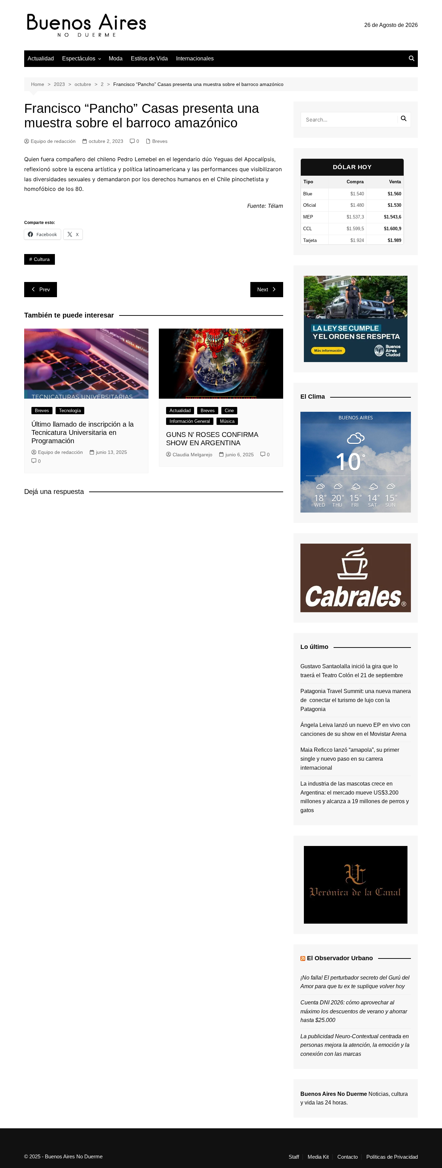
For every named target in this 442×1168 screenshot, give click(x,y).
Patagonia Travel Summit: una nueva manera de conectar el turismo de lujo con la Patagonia (355, 700)
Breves (159, 141)
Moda (116, 58)
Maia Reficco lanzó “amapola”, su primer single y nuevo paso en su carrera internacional (349, 758)
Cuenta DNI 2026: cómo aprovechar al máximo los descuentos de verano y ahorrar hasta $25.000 (353, 1011)
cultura (42, 259)
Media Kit (318, 1157)
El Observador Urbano (340, 958)
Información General (190, 421)
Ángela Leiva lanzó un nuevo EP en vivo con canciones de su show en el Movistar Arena (355, 729)
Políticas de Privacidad (392, 1157)
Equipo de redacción (53, 141)
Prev (44, 289)
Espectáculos (78, 58)
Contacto (347, 1157)
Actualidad (41, 58)
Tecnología (70, 410)
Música (227, 421)
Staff (294, 1157)
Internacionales (195, 58)
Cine (229, 410)
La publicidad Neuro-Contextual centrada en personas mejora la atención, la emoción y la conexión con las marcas (355, 1045)
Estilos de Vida (149, 58)
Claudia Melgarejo (192, 454)
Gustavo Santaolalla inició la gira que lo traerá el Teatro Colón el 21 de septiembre (351, 670)
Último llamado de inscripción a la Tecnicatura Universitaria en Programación (82, 432)
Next (262, 289)
